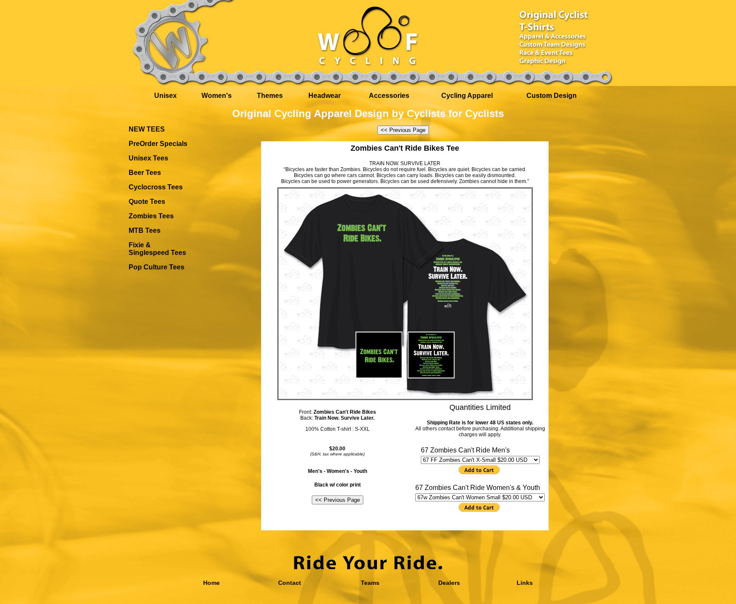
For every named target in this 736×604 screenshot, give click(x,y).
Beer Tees (145, 172)
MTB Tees (145, 230)
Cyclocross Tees (156, 187)
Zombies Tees (151, 216)
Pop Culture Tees (156, 267)
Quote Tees (147, 201)
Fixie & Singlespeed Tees (157, 248)
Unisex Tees (148, 158)
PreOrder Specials (158, 143)
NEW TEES (147, 129)
